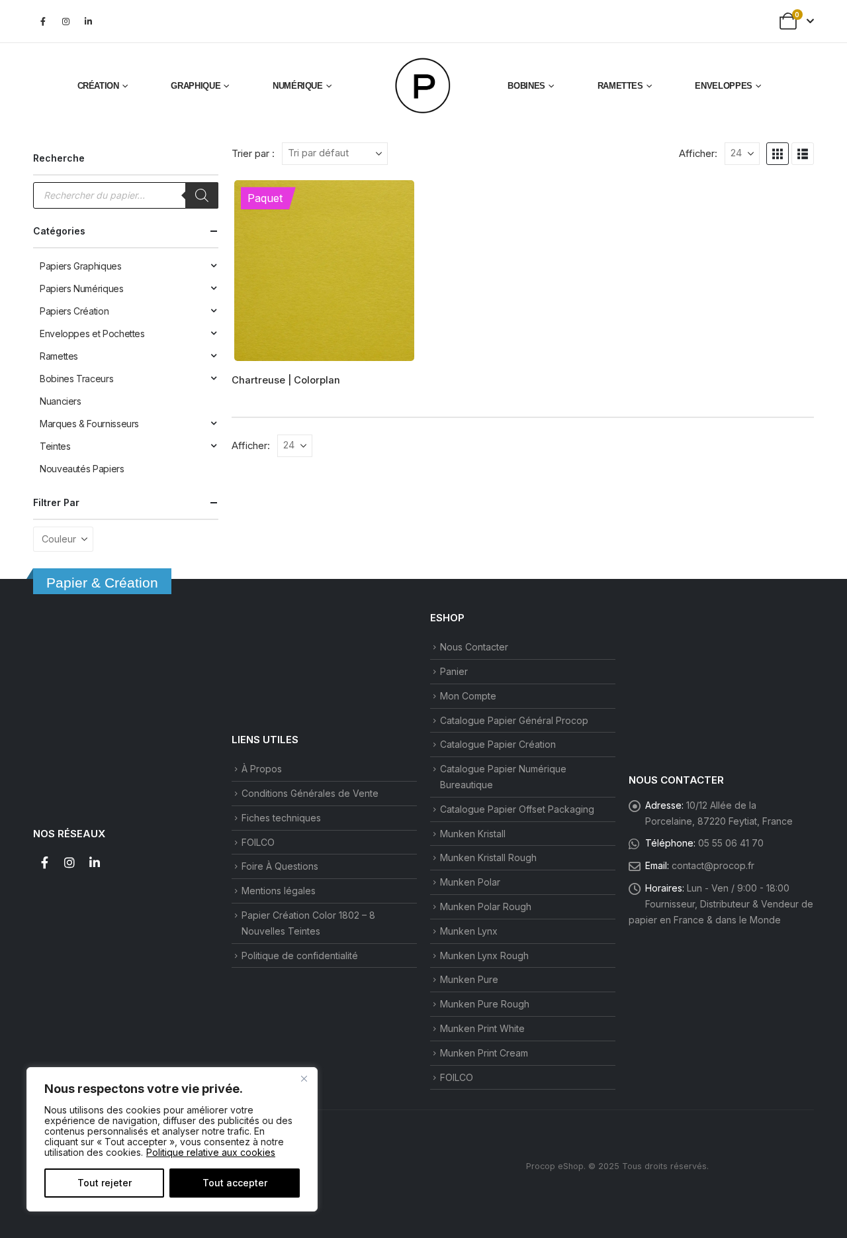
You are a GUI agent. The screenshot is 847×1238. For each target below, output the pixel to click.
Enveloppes (723, 86)
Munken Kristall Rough (488, 857)
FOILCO (258, 842)
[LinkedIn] (88, 21)
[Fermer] (304, 1078)
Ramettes (620, 86)
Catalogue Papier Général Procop (514, 720)
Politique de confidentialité (300, 955)
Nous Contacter (474, 646)
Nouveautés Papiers (82, 468)
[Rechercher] (201, 195)
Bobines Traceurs (76, 378)
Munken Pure (469, 979)
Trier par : (253, 154)
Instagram (69, 862)
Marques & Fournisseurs (89, 423)
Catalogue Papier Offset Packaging (517, 809)
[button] (777, 153)
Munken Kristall (473, 833)
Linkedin (95, 862)
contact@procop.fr (713, 865)
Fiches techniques (281, 817)
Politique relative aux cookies (210, 1152)
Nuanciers (60, 401)
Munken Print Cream (484, 1052)
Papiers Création (74, 311)
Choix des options (395, 200)
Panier (454, 671)
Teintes (55, 446)
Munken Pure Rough (484, 1003)
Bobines (526, 86)
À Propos (262, 768)
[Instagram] (65, 21)
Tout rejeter (104, 1182)
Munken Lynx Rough (484, 955)
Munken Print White (482, 1028)
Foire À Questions (280, 866)
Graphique (195, 86)
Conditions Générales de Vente (310, 793)
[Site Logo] (423, 86)
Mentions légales (279, 890)
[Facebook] (43, 21)
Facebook (44, 862)
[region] (172, 1139)
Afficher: (698, 154)
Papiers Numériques (82, 288)
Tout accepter (234, 1182)
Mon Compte (468, 695)
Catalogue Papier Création (498, 744)
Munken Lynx (469, 931)
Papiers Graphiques (81, 266)
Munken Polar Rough (485, 906)
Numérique (298, 86)
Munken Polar (470, 882)
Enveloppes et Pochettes (92, 333)
